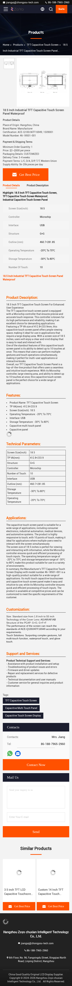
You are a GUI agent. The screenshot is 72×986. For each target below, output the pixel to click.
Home (6, 44)
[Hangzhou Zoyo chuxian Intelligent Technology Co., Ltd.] (17, 9)
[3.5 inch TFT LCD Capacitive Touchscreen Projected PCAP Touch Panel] (19, 872)
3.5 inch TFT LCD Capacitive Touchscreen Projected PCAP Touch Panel (19, 892)
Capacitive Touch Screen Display (23, 715)
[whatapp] (9, 753)
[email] (18, 753)
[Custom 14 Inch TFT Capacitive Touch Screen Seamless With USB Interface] (53, 872)
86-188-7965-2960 (58, 2)
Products (18, 44)
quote (61, 9)
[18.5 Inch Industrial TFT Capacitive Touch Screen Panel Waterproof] (43, 82)
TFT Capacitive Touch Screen (43, 44)
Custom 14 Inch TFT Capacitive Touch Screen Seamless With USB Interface (52, 892)
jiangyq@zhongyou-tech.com (23, 2)
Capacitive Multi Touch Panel (21, 708)
